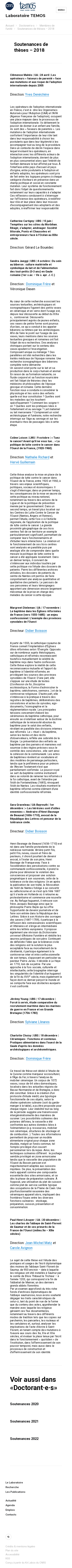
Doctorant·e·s (26, 25)
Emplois (10, 1509)
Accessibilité (12, 1554)
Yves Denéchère (37, 94)
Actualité (11, 1500)
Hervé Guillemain (22, 462)
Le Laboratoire (14, 1482)
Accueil (10, 25)
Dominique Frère (38, 284)
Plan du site (12, 1550)
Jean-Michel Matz (38, 1243)
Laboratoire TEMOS (25, 15)
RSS (8, 1558)
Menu (61, 10)
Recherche (12, 1487)
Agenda (10, 1505)
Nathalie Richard (37, 457)
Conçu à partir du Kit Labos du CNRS (26, 1562)
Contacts (11, 1514)
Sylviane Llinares (37, 1022)
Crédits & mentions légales (20, 1546)
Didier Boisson (36, 631)
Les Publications (15, 1491)
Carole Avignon (21, 1248)
